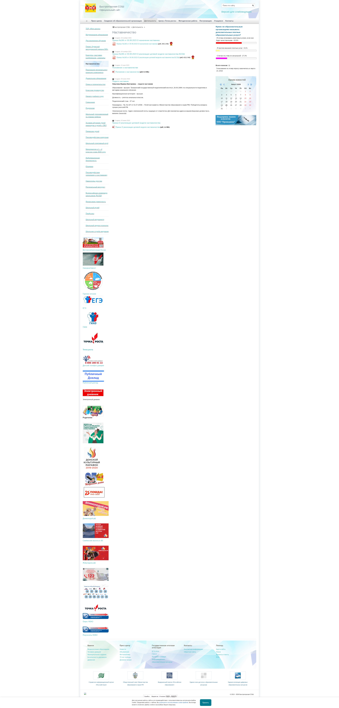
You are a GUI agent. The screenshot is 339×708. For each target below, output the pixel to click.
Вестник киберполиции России (94, 250)
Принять (205, 702)
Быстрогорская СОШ (122, 27)
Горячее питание (89, 294)
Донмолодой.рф (89, 518)
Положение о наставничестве (125, 68)
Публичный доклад (90, 383)
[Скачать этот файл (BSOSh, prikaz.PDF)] (114, 128)
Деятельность (137, 27)
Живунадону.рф (89, 563)
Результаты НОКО (90, 635)
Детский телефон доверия (93, 366)
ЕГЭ (84, 308)
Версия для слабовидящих (236, 11)
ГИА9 (85, 327)
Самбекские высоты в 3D (93, 541)
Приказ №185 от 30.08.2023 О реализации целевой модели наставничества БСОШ (148, 54)
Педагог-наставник (120, 81)
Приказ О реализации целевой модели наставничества (136, 123)
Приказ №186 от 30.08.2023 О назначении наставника (136, 40)
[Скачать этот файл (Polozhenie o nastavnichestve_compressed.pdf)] (114, 73)
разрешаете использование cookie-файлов (173, 702)
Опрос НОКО (88, 622)
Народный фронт (89, 268)
